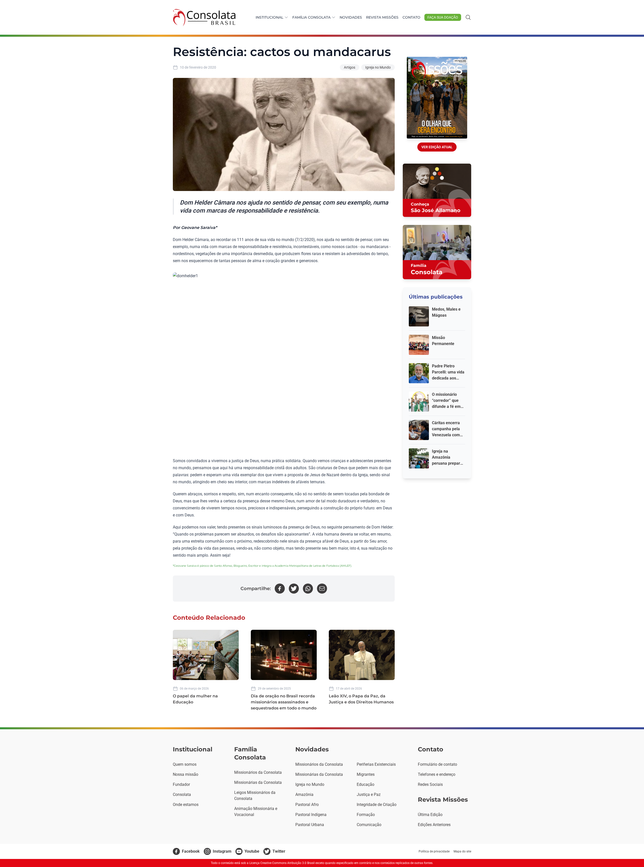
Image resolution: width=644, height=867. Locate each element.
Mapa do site (462, 851)
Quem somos (184, 764)
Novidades (351, 17)
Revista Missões (382, 17)
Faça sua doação (442, 17)
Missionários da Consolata (258, 772)
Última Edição (430, 814)
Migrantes (366, 774)
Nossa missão (185, 774)
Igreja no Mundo (378, 67)
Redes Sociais (430, 784)
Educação (365, 784)
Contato (411, 17)
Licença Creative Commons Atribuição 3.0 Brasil (282, 863)
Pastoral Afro (307, 804)
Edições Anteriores (434, 824)
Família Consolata (311, 17)
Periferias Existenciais (376, 764)
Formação (366, 814)
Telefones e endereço (436, 774)
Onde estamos (185, 804)
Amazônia (304, 794)
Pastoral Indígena (311, 814)
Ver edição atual (437, 147)
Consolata (182, 794)
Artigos (349, 67)
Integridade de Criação (376, 804)
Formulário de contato (437, 764)
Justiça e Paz (369, 794)
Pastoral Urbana (309, 824)
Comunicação (369, 824)
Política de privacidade (434, 851)
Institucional (269, 17)
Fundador (181, 784)
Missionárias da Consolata (258, 782)
